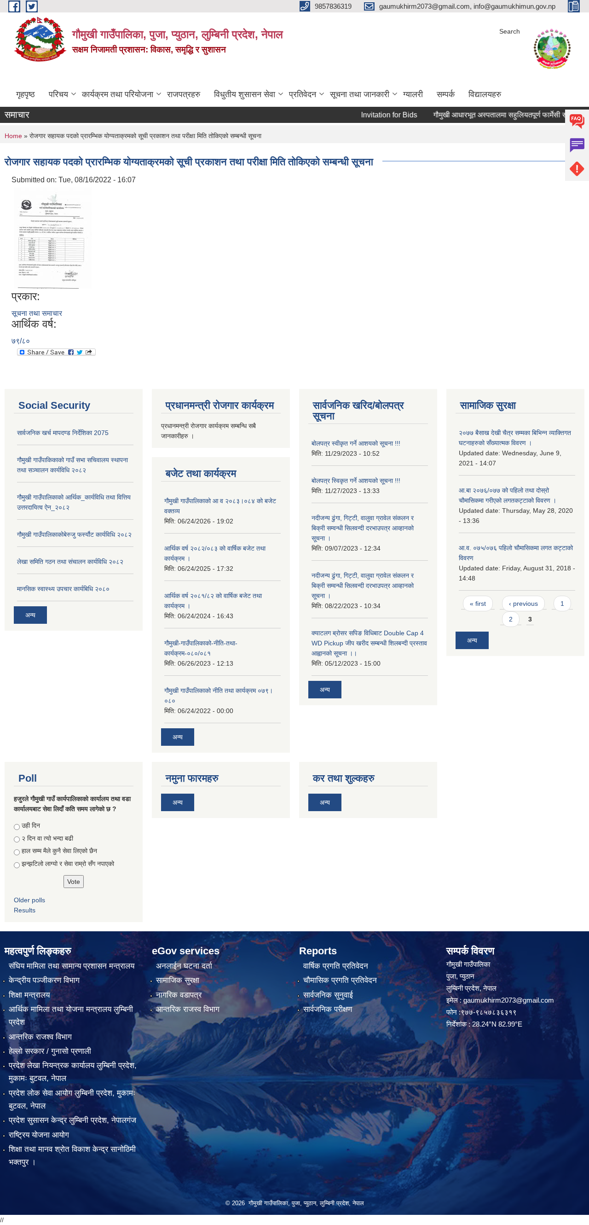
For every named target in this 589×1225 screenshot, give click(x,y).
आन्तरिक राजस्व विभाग (187, 1009)
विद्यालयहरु (484, 94)
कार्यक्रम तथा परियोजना (117, 94)
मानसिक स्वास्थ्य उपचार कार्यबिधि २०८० (63, 588)
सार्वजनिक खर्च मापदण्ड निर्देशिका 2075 (63, 432)
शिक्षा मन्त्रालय (29, 995)
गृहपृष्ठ (25, 94)
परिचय (58, 94)
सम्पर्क (446, 94)
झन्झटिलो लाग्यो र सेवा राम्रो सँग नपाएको (68, 863)
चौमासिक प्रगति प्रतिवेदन (340, 980)
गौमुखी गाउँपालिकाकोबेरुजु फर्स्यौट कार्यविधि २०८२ (74, 534)
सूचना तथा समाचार (37, 313)
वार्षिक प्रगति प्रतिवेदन (335, 966)
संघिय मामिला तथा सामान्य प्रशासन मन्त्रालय (71, 966)
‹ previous (523, 603)
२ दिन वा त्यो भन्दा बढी (47, 838)
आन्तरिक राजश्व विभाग (40, 1037)
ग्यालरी (413, 94)
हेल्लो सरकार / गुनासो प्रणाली (50, 1051)
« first (478, 603)
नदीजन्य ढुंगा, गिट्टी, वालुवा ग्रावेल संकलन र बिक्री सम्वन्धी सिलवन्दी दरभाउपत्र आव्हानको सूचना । (363, 528)
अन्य (30, 615)
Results (24, 910)
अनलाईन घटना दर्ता (184, 966)
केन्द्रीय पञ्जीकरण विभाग (44, 980)
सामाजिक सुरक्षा (177, 980)
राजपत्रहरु (183, 94)
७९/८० (21, 341)
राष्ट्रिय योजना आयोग (39, 1135)
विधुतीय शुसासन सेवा (244, 94)
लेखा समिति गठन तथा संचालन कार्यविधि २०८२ (70, 561)
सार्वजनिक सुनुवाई (328, 995)
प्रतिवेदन (302, 94)
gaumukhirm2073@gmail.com (508, 1000)
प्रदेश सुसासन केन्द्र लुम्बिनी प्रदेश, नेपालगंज (72, 1120)
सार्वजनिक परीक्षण (327, 1009)
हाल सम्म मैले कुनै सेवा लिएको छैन (59, 850)
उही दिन (31, 825)
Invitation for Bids (369, 115)
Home (13, 135)
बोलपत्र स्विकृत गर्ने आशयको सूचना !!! (356, 480)
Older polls (29, 900)
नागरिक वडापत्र (179, 995)
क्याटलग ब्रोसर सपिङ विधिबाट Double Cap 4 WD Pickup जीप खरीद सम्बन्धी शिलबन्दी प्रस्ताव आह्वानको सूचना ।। (369, 643)
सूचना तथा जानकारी (359, 94)
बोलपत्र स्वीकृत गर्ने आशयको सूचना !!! (356, 443)
